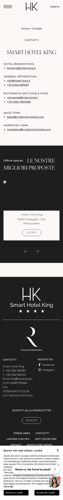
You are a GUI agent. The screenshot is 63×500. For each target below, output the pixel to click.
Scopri (31, 232)
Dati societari (46, 439)
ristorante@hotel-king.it (22, 97)
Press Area (22, 433)
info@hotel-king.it (18, 80)
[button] (26, 251)
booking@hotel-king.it (21, 68)
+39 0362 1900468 (18, 101)
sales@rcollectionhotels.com (25, 117)
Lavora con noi (18, 439)
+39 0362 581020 (15, 374)
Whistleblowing (40, 444)
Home (25, 28)
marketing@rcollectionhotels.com (29, 129)
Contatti (37, 28)
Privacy (16, 444)
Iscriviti (31, 420)
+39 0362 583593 (18, 84)
